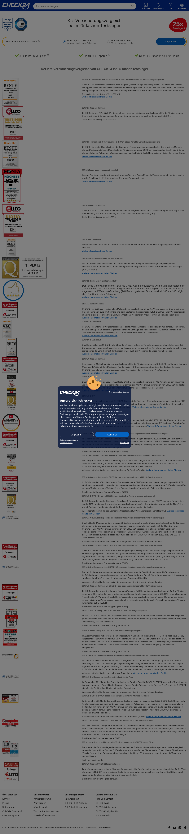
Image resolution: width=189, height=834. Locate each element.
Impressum (124, 442)
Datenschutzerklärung (69, 440)
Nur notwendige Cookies (119, 392)
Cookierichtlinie (66, 442)
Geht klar (112, 434)
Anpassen (76, 434)
